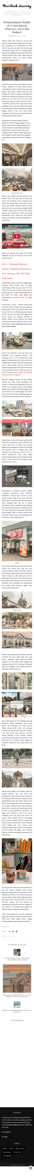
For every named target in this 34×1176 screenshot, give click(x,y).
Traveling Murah (7, 1156)
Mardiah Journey (19, 1165)
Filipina (14, 936)
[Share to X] (13, 931)
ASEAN (8, 936)
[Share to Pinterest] (16, 931)
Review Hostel (7, 1152)
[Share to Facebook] (9, 931)
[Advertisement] (17, 1086)
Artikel (11, 1148)
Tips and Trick (17, 1152)
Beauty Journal (20, 1148)
